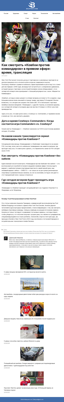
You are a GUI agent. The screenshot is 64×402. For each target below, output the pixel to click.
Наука (34, 13)
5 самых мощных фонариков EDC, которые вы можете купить (25, 272)
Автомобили (56, 13)
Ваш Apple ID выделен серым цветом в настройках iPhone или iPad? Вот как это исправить (29, 231)
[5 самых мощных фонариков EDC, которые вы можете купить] (32, 268)
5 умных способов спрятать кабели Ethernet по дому (22, 341)
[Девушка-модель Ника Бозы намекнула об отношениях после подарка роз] (32, 315)
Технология (44, 13)
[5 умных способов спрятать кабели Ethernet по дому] (32, 337)
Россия (6, 13)
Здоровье (16, 13)
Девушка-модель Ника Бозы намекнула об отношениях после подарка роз (29, 319)
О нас (27, 18)
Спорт (26, 13)
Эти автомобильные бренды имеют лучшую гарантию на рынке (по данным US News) (27, 233)
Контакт (36, 18)
